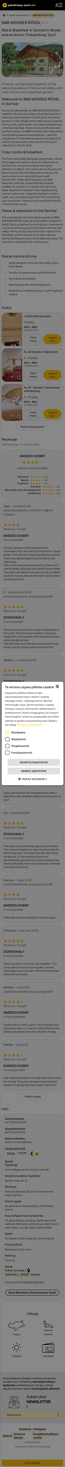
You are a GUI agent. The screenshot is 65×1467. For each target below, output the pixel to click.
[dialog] (32, 733)
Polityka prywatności (29, 724)
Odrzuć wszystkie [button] (33, 771)
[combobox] (57, 686)
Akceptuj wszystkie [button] (34, 762)
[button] (32, 779)
